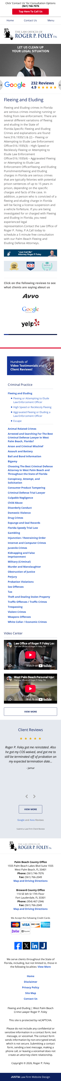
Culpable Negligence (20, 497)
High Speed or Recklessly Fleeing (32, 407)
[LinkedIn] (34, 945)
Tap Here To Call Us (30, 11)
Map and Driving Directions (30, 881)
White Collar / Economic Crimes (27, 622)
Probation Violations (21, 581)
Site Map (30, 993)
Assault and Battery (20, 451)
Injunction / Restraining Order (27, 538)
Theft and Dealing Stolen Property (29, 597)
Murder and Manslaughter (24, 566)
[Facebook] (18, 945)
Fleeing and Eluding (20, 393)
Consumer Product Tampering (26, 487)
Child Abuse (15, 502)
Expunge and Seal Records (24, 523)
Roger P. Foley (41, 1063)
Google (21, 819)
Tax (10, 591)
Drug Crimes (15, 517)
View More (30, 711)
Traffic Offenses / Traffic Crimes (27, 602)
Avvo (32, 819)
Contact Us (30, 20)
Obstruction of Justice (21, 571)
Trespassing (15, 607)
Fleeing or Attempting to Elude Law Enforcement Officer (31, 400)
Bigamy (12, 461)
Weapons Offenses (19, 617)
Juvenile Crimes (17, 548)
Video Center (13, 633)
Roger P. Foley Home (30, 34)
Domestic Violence (19, 512)
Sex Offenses (16, 586)
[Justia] (43, 945)
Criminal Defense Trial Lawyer (26, 492)
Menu (51, 20)
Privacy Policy (30, 987)
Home (10, 20)
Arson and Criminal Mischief (25, 446)
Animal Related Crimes (22, 428)
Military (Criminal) (19, 561)
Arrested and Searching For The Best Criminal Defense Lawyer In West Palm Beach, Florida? (30, 437)
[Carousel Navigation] (30, 796)
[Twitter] (26, 945)
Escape (17, 421)
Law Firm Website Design (30, 1077)
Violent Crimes (17, 612)
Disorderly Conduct (20, 507)
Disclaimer (30, 981)
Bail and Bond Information (24, 456)
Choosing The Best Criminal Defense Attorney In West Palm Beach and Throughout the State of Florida (30, 470)
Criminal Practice (20, 384)
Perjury (12, 576)
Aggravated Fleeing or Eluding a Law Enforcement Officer (31, 414)
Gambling (14, 533)
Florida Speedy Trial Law (23, 528)
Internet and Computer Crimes (27, 543)
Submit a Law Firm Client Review (31, 829)
